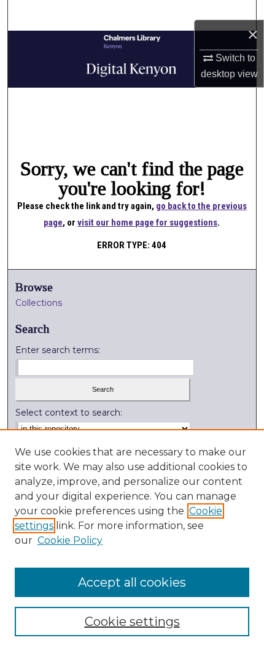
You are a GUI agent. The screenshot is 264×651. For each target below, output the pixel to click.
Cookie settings (132, 621)
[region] (132, 540)
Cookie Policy (70, 540)
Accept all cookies (132, 582)
